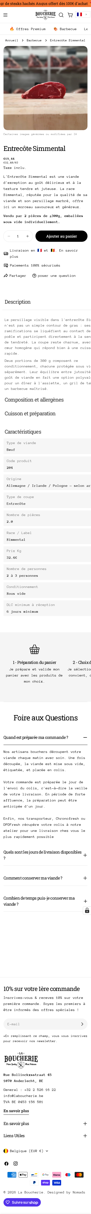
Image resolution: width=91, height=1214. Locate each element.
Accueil (11, 40)
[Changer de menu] (5, 15)
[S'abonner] (82, 1024)
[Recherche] (61, 15)
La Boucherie (30, 1192)
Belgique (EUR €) (27, 1151)
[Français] (82, 14)
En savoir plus (16, 1110)
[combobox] (82, 14)
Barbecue (34, 40)
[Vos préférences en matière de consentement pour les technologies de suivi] (87, 911)
